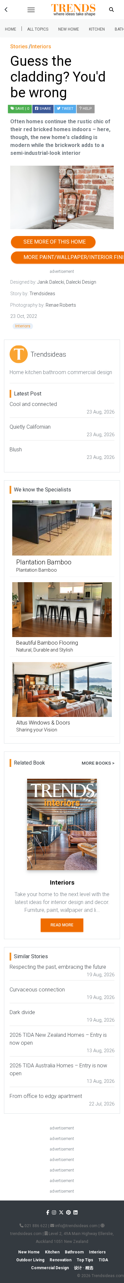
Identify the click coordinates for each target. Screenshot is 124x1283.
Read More (62, 925)
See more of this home (53, 242)
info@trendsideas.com (76, 1226)
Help (87, 109)
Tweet (67, 109)
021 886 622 (35, 1226)
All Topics (37, 29)
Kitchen (97, 29)
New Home (68, 29)
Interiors (22, 326)
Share (44, 109)
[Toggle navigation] (31, 10)
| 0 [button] (22, 109)
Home (10, 29)
